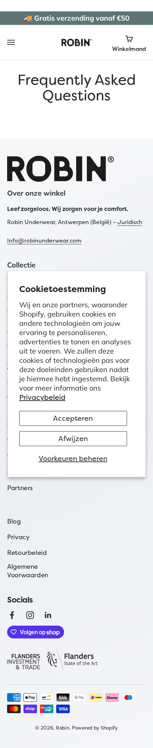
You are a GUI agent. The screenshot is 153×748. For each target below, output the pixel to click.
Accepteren (73, 418)
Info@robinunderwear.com (44, 240)
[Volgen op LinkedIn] (48, 615)
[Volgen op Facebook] (12, 615)
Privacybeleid (42, 397)
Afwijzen (73, 438)
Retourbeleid (27, 552)
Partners (20, 488)
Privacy (18, 537)
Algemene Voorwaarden (27, 570)
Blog (14, 521)
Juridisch (129, 222)
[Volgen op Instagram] (30, 615)
